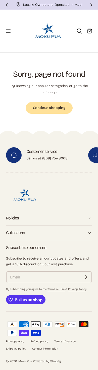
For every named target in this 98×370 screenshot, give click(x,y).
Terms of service (65, 341)
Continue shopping (49, 108)
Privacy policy (15, 341)
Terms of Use (56, 289)
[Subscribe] (86, 277)
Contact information (45, 348)
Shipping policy (16, 348)
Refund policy (39, 341)
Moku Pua (25, 361)
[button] (8, 31)
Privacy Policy (77, 289)
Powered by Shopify (47, 361)
